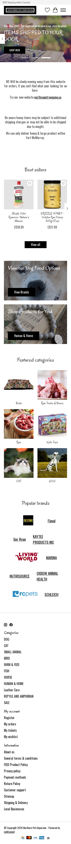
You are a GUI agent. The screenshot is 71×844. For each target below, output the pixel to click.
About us (9, 752)
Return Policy (12, 783)
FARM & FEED (11, 664)
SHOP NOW (14, 50)
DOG (52, 481)
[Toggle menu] (63, 10)
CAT (18, 481)
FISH (6, 671)
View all (35, 244)
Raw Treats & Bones (52, 403)
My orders (10, 724)
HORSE (8, 677)
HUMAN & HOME (13, 683)
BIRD (7, 658)
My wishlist (11, 736)
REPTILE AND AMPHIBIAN (19, 696)
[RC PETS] (25, 594)
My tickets (10, 730)
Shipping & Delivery (16, 802)
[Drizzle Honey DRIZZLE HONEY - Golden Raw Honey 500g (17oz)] (52, 194)
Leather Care (12, 690)
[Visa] (35, 838)
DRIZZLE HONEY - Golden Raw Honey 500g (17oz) (52, 217)
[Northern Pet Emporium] (20, 10)
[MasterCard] (29, 838)
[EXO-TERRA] (28, 521)
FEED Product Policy (16, 764)
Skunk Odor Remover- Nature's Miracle (18, 217)
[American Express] (41, 838)
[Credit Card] (22, 838)
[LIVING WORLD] (26, 558)
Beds (19, 403)
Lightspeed (9, 832)
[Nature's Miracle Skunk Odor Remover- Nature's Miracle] (19, 194)
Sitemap (9, 796)
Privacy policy (12, 771)
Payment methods (15, 777)
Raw (18, 442)
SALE (6, 702)
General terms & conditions (21, 758)
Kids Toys (52, 442)
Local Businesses (14, 809)
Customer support (15, 790)
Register (9, 717)
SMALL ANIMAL (12, 652)
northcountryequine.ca (47, 97)
